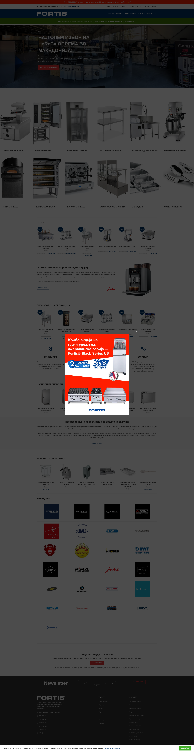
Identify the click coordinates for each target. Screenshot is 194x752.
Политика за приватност (113, 748)
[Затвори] (136, 331)
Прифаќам (185, 748)
